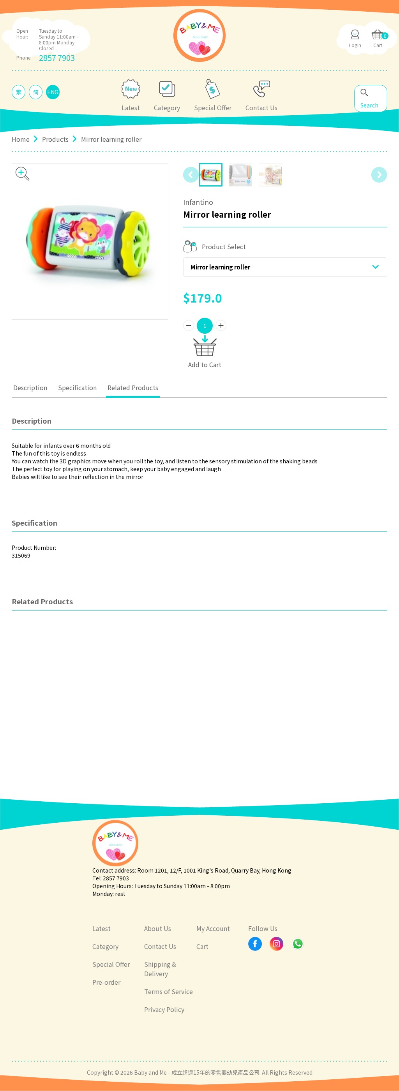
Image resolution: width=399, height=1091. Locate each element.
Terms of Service (168, 991)
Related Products (133, 387)
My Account (213, 928)
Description (30, 387)
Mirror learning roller (220, 267)
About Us (157, 928)
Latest (101, 928)
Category (105, 946)
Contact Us (160, 946)
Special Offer (111, 964)
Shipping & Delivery (160, 968)
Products (55, 139)
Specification (77, 387)
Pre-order (106, 982)
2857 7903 (57, 57)
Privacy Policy (164, 1009)
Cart (202, 946)
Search (369, 105)
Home (21, 139)
